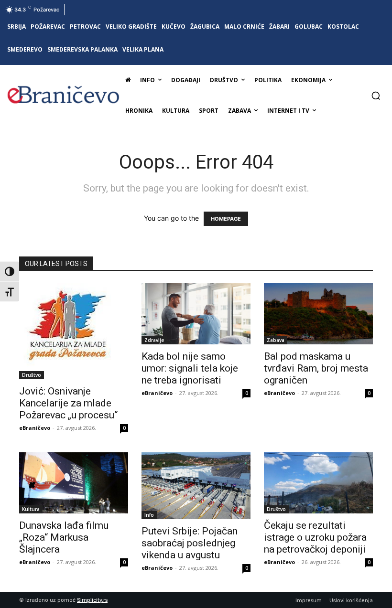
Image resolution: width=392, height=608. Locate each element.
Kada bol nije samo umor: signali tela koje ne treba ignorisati (190, 368)
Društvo (31, 375)
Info (149, 515)
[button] (375, 95)
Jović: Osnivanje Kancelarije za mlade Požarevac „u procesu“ (68, 403)
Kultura (31, 509)
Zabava (275, 340)
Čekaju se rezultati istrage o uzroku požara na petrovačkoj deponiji (315, 537)
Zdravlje (154, 340)
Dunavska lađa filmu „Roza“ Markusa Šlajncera (64, 537)
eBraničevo (34, 427)
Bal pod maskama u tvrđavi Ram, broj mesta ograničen (316, 368)
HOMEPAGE (226, 218)
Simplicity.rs (92, 600)
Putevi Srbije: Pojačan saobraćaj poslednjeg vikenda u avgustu (190, 543)
